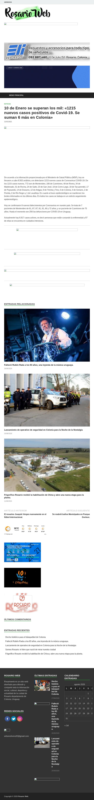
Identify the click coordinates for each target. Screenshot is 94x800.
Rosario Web (23, 796)
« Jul (67, 725)
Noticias (7, 104)
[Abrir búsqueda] (87, 95)
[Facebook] (84, 2)
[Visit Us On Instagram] (20, 721)
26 (75, 713)
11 (71, 703)
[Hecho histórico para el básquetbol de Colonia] (42, 682)
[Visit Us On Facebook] (7, 721)
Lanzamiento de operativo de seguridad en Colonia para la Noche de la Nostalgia (43, 430)
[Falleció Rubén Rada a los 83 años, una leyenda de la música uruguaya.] (47, 336)
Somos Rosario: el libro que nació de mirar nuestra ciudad (30, 650)
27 (79, 713)
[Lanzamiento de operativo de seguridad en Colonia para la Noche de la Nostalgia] (47, 401)
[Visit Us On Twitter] (13, 721)
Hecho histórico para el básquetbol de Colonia (25, 637)
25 (71, 713)
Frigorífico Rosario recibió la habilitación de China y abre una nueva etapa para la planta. (44, 654)
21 (84, 708)
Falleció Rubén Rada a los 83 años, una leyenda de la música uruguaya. (38, 365)
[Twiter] (88, 2)
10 (67, 703)
